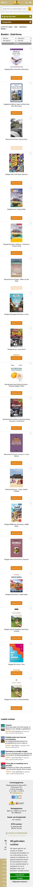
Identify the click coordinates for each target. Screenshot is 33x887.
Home (10, 27)
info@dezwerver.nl (17, 793)
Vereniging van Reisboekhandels (17, 833)
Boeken (3, 28)
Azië (15, 27)
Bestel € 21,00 (16, 498)
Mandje (30, 2)
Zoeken (29, 9)
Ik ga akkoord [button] (20, 875)
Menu (5, 2)
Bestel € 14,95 (16, 148)
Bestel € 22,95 (16, 708)
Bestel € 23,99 (16, 183)
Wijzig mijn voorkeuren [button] (19, 881)
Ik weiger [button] (20, 878)
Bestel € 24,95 (16, 218)
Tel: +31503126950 (26, 2)
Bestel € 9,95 (16, 428)
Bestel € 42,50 (16, 113)
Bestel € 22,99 (16, 463)
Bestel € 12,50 (16, 393)
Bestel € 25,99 (16, 673)
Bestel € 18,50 (16, 288)
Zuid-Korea (22, 27)
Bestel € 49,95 (16, 78)
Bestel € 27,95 (16, 253)
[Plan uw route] (19, 797)
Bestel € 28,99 (16, 638)
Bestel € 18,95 (16, 568)
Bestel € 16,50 (16, 533)
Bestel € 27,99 (16, 323)
